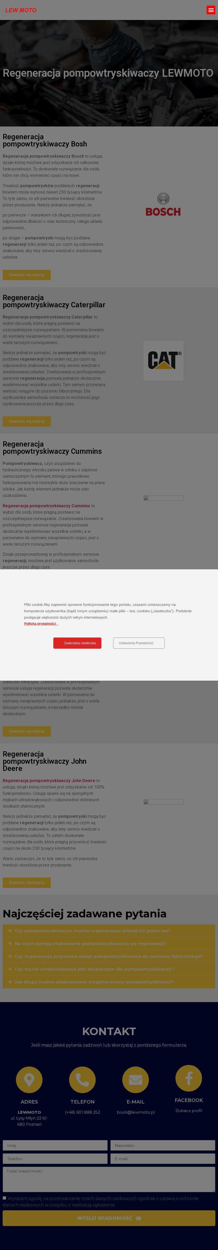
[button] (211, 10)
